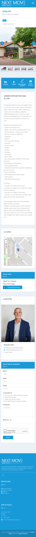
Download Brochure (14, 287)
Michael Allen (9, 345)
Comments (6, 404)
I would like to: (7, 393)
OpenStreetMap (23, 265)
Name (5, 371)
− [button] (6, 242)
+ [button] (6, 239)
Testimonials (5, 493)
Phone (5, 385)
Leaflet (13, 265)
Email (4, 378)
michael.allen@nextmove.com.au (13, 350)
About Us (4, 491)
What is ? (7, 420)
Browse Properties (6, 488)
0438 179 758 (8, 352)
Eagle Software (23, 533)
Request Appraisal (7, 490)
